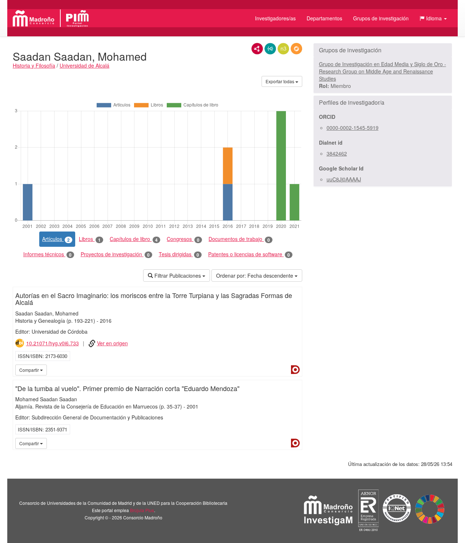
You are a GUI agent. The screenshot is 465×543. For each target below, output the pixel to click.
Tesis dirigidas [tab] (179, 254)
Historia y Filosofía (34, 65)
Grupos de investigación (381, 18)
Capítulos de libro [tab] (134, 239)
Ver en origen (112, 343)
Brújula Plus (142, 510)
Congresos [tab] (183, 239)
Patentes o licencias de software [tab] (249, 254)
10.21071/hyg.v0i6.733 (52, 343)
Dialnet (295, 369)
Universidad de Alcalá (84, 65)
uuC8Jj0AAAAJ (344, 179)
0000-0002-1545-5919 (353, 127)
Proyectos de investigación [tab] (115, 254)
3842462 (337, 153)
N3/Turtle (283, 49)
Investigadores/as (275, 18)
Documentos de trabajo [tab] (239, 239)
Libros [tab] (90, 239)
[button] (433, 18)
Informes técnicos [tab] (47, 254)
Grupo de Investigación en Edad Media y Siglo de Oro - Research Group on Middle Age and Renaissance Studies (382, 71)
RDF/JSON (296, 49)
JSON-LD (270, 49)
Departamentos (324, 18)
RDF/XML (257, 49)
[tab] (383, 50)
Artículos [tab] (56, 239)
